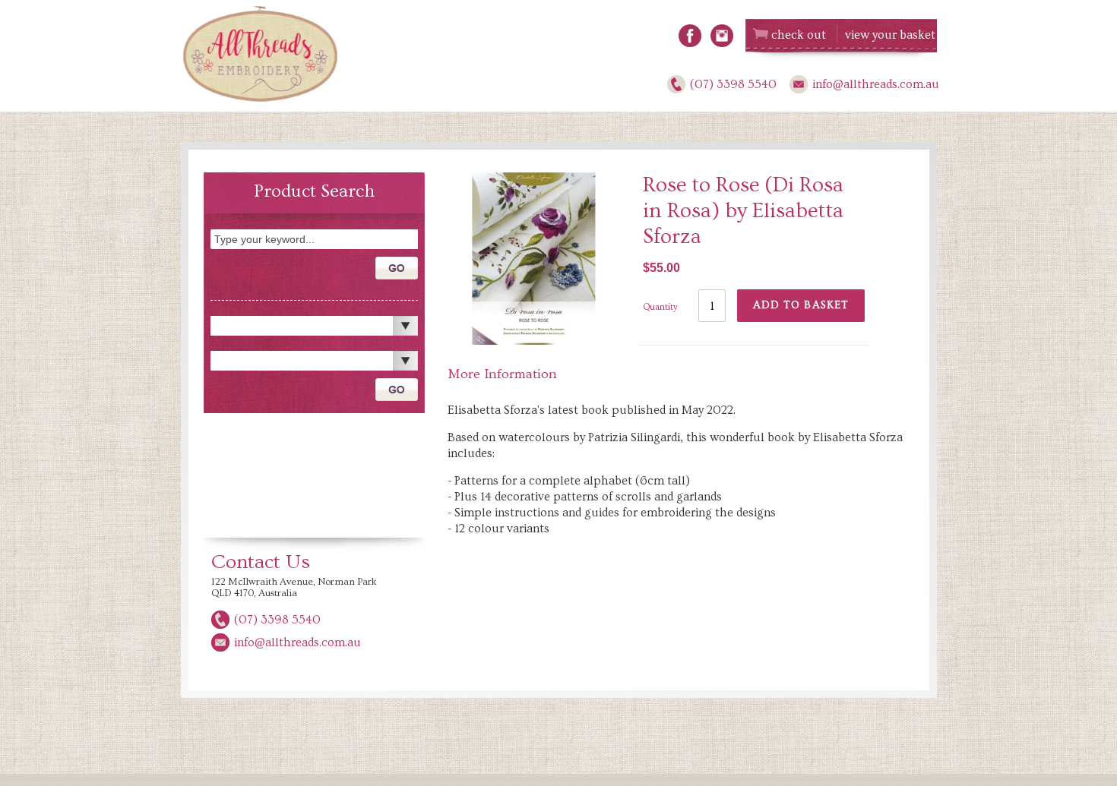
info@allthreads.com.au (875, 84)
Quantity (660, 307)
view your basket (890, 35)
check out (798, 35)
